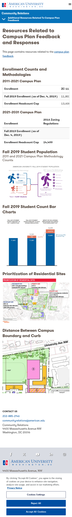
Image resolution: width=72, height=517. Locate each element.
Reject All (36, 503)
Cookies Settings (36, 494)
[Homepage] (36, 462)
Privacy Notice (14, 488)
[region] (36, 495)
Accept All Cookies (36, 512)
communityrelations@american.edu (24, 420)
